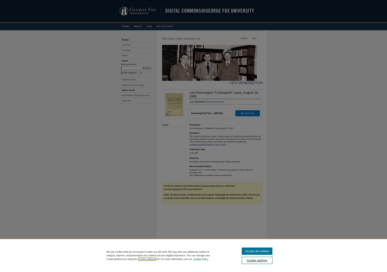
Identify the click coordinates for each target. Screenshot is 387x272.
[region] (193, 255)
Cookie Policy (200, 259)
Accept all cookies (257, 251)
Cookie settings (146, 259)
